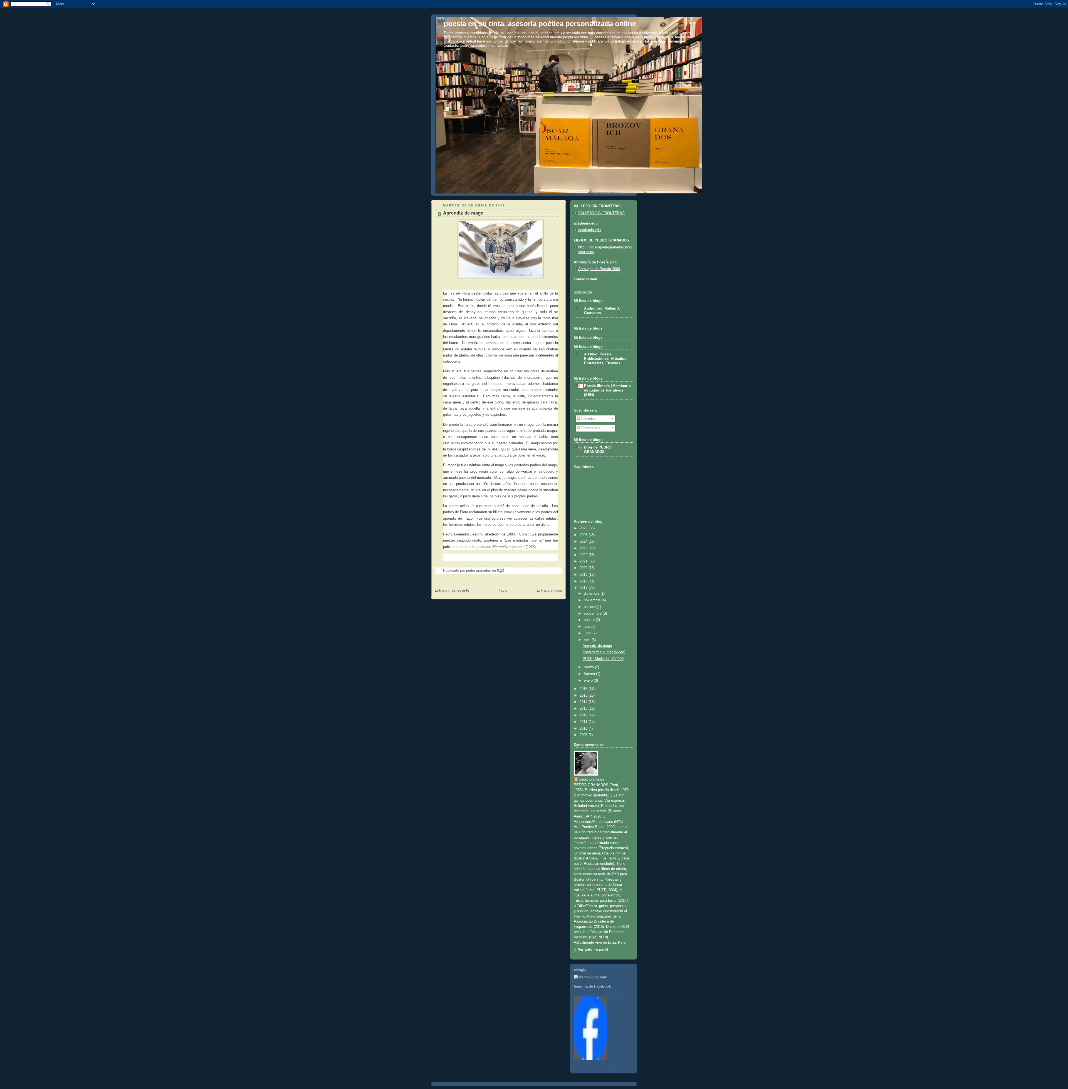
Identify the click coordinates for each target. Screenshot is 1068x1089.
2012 (584, 715)
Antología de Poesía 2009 (599, 269)
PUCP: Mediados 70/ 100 (603, 659)
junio (588, 633)
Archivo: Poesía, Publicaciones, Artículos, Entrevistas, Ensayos (605, 358)
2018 (584, 581)
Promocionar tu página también (594, 1064)
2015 (584, 695)
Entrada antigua (549, 590)
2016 (584, 689)
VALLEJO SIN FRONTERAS (601, 213)
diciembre (592, 593)
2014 (584, 702)
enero (589, 680)
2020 (584, 568)
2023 (584, 548)
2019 (584, 575)
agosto (590, 620)
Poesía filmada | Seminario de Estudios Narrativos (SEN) (607, 390)
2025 (584, 535)
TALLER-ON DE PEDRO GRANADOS (600, 993)
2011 (584, 722)
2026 (584, 528)
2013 (584, 709)
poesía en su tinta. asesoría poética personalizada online (540, 23)
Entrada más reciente (452, 590)
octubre (590, 607)
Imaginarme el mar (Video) (604, 652)
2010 (584, 729)
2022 (584, 555)
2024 (584, 542)
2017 (584, 588)
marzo (589, 667)
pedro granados (591, 779)
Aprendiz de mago (597, 646)
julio (587, 627)
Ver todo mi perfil (593, 949)
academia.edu (589, 230)
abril (588, 640)
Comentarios (591, 428)
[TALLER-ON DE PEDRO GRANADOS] (590, 1059)
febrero (590, 674)
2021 (584, 561)
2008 (584, 735)
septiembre (593, 613)
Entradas (588, 419)
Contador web (583, 291)
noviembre (593, 600)
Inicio (503, 590)
